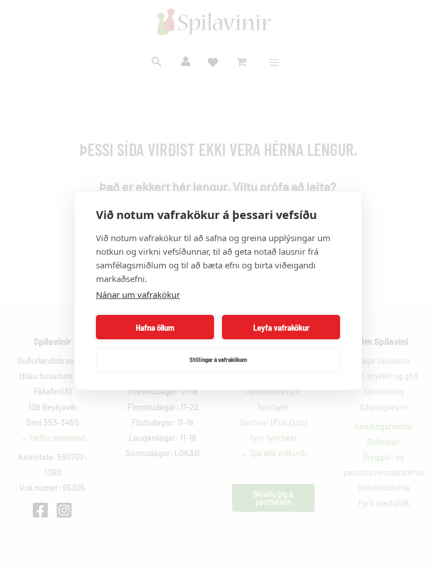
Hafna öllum (155, 327)
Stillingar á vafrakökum (218, 359)
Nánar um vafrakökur (138, 294)
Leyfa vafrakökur (281, 327)
